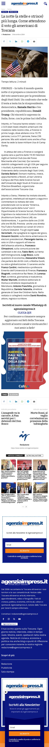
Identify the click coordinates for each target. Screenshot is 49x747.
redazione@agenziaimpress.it (24, 613)
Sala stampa (7, 671)
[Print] (34, 41)
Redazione (6, 34)
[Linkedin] (16, 41)
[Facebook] (4, 41)
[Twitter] (10, 41)
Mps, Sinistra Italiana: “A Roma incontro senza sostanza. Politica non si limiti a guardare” (8, 475)
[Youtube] (19, 619)
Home (3, 9)
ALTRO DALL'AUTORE (34, 456)
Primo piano (13, 12)
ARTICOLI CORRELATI (15, 456)
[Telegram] (28, 41)
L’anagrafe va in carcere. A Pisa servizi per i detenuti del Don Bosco (11, 418)
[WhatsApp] (22, 41)
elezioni (14, 394)
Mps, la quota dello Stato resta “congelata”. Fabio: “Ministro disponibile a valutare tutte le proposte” (24, 498)
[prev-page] (23, 506)
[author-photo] (24, 436)
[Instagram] (9, 619)
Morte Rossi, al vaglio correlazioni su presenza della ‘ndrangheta (39, 418)
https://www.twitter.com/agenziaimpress (24, 448)
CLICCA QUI (24, 312)
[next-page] (26, 506)
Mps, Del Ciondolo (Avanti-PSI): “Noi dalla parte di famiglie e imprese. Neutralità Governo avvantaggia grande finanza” (24, 475)
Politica (4, 12)
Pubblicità (6, 667)
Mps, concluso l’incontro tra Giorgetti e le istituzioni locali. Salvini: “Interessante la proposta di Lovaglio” (40, 498)
